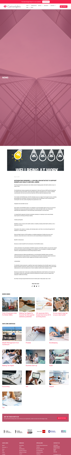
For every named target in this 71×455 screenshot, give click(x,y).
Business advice (34, 5)
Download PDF (46, 1)
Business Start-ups (40, 448)
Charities (38, 447)
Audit (20, 447)
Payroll (20, 453)
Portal (3, 452)
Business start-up (22, 450)
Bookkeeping (21, 448)
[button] (28, 6)
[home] (14, 6)
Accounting (21, 445)
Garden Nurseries (39, 452)
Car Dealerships (39, 450)
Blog (3, 450)
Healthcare (38, 453)
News (3, 449)
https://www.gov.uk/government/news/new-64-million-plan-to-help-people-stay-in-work (33, 278)
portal (32, 7)
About (3, 445)
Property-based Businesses (41, 445)
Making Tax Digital (22, 452)
